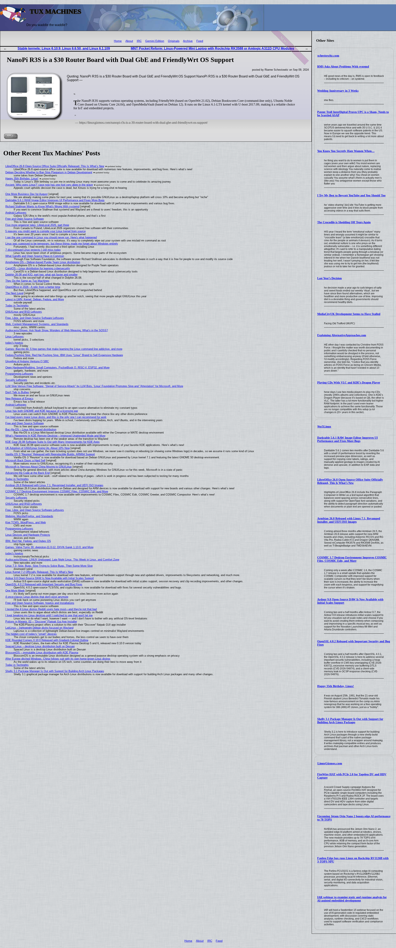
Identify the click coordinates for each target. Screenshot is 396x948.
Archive (188, 41)
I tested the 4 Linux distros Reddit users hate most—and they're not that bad (51, 609)
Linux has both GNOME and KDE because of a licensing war (41, 410)
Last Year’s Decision (329, 278)
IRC (139, 41)
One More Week (15, 590)
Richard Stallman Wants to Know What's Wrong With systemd (42, 206)
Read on (10, 136)
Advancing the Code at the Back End (27, 472)
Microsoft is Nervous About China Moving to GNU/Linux (38, 466)
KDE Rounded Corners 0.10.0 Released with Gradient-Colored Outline (46, 640)
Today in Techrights (17, 305)
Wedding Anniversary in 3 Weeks (337, 90)
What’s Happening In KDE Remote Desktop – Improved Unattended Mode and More (55, 435)
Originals (173, 41)
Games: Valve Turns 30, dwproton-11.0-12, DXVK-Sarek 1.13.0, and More (49, 547)
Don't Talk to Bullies (17, 392)
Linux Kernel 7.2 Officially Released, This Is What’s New (39, 572)
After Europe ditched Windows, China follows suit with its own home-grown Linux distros (57, 658)
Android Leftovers (15, 212)
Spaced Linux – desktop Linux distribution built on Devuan (40, 646)
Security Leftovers (16, 379)
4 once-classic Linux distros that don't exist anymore (36, 596)
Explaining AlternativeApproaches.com (341, 335)
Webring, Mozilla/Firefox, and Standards (29, 516)
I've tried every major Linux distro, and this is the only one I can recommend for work (55, 417)
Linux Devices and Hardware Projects (27, 534)
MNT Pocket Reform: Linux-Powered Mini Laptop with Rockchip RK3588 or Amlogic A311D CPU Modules (212, 48)
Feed (199, 41)
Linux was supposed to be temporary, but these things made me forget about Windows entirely (61, 243)
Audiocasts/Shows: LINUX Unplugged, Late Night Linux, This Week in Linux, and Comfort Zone (62, 559)
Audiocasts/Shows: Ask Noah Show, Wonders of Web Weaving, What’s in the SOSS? (56, 330)
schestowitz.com (328, 55)
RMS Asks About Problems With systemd (343, 66)
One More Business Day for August (26, 194)
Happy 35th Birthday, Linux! (335, 686)
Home (118, 41)
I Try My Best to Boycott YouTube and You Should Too (351, 195)
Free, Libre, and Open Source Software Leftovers (34, 318)
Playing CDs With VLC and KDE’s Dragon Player (348, 382)
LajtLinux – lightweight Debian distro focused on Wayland (39, 627)
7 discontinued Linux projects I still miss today (33, 249)
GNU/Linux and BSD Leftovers (23, 311)
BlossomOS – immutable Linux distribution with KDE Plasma (41, 652)
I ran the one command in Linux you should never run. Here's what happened (51, 237)
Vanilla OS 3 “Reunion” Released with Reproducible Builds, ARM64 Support (50, 454)
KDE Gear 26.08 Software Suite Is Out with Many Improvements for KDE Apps (52, 441)
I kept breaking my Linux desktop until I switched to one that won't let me (49, 615)
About (129, 41)
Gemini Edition (154, 41)
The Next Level (14, 293)
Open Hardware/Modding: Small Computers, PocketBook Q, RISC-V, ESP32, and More (57, 367)
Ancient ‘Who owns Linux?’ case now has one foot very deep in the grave (49, 184)
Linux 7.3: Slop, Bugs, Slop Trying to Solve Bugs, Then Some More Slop (49, 565)
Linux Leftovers (14, 336)
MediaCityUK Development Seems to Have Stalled (348, 314)
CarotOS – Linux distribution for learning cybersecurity (37, 268)
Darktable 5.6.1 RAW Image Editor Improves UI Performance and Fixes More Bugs (347, 439)
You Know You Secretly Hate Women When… (346, 151)
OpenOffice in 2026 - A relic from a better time (32, 287)
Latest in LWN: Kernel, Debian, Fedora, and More (34, 299)
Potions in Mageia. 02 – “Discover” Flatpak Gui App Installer (41, 621)
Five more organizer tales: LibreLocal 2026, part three (37, 225)
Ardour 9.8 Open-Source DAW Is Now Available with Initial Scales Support (49, 578)
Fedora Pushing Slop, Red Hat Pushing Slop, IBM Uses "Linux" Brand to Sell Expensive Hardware (64, 355)
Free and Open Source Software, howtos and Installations (39, 603)
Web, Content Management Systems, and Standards (36, 324)
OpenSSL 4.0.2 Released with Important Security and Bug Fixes (43, 584)
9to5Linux (324, 426)
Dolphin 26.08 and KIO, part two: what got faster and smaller (41, 274)
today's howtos (14, 342)
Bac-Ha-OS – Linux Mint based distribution (30, 429)
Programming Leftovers (19, 373)
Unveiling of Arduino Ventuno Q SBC (27, 361)
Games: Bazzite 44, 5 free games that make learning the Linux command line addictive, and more (63, 348)
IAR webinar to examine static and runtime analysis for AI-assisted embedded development (352, 899)
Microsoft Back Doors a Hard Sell (25, 460)
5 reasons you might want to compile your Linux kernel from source (45, 231)
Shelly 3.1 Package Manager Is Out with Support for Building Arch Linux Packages (350, 721)
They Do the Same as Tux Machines (27, 280)
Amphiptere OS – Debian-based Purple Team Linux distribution (42, 262)
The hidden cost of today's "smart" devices (31, 634)
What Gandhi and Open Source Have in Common (34, 256)
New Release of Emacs (19, 398)
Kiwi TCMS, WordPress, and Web (25, 522)
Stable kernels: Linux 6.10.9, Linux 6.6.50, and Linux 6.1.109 (64, 48)
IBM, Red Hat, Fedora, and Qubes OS (28, 541)
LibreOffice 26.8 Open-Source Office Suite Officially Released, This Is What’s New (350, 481)
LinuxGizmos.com (329, 763)
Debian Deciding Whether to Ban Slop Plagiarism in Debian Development (48, 172)
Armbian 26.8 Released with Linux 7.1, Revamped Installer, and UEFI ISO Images (348, 520)
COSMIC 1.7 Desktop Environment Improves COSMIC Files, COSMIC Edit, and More (352, 559)
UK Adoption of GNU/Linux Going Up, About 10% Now (37, 448)
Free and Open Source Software (24, 218)
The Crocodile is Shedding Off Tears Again (344, 222)
